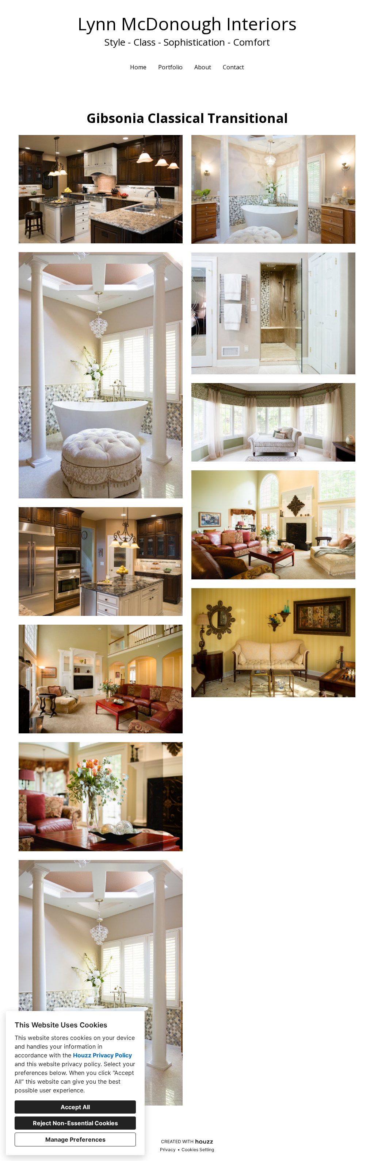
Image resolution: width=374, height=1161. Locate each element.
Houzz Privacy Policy (102, 1055)
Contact (233, 67)
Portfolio (170, 67)
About (202, 67)
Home (138, 67)
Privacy (168, 1149)
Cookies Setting (198, 1149)
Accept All (75, 1107)
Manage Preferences (75, 1139)
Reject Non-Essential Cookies (75, 1123)
